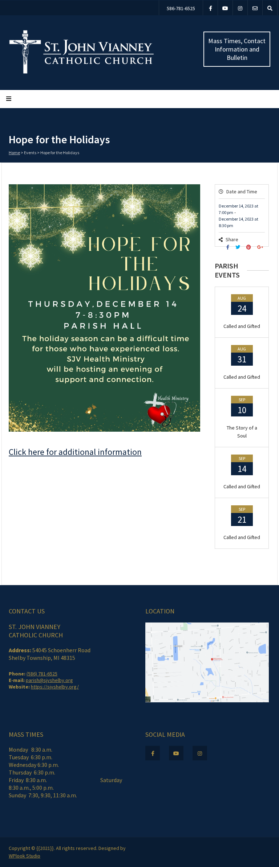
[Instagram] (240, 7)
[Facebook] (210, 7)
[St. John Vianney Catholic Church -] (81, 72)
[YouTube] (225, 7)
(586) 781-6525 (42, 673)
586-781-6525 (181, 8)
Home (14, 152)
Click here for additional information (75, 451)
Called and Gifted (241, 326)
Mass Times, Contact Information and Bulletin (237, 49)
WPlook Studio (24, 855)
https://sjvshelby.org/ (55, 686)
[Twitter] (238, 247)
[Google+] (261, 247)
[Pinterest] (249, 247)
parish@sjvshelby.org (49, 680)
